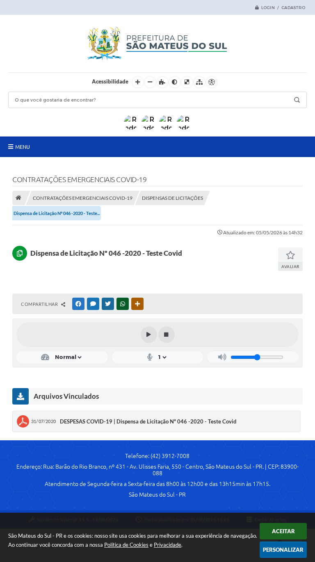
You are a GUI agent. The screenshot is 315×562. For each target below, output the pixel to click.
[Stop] (166, 334)
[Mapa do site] (199, 82)
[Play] (149, 334)
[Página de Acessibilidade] (211, 82)
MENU (22, 147)
